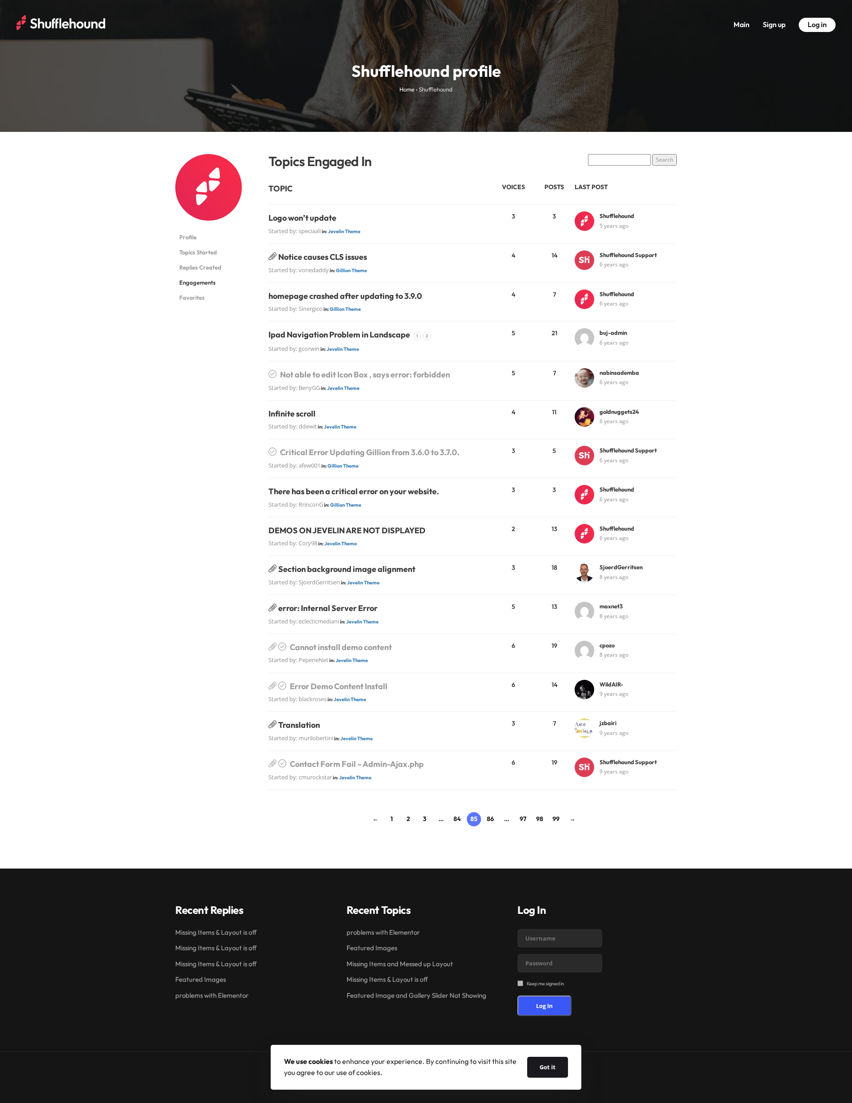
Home (406, 89)
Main (741, 24)
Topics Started (198, 252)
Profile (188, 237)
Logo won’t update (302, 218)
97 (523, 819)
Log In (544, 1006)
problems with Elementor (211, 995)
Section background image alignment (346, 569)
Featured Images (200, 979)
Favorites (192, 297)
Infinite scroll (292, 414)
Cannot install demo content (341, 647)
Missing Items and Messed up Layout (400, 964)
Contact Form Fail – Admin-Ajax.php (357, 764)
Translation (299, 725)
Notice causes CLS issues (322, 257)
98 (539, 819)
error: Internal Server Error (328, 608)
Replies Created (200, 267)
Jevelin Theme (344, 231)
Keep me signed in (545, 983)
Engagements (197, 282)
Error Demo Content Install (338, 686)
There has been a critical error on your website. (353, 491)
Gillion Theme (351, 270)
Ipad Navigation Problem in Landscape (339, 334)
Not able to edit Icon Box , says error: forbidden (365, 374)
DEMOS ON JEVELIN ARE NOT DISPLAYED (347, 530)
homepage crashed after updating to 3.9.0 (345, 296)
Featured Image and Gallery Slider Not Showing (416, 995)
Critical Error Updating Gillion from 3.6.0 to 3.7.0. (369, 452)
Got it (548, 1067)
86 (490, 819)
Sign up (774, 24)
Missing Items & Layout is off (215, 932)
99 (556, 819)
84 (457, 819)
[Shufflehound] (208, 191)
